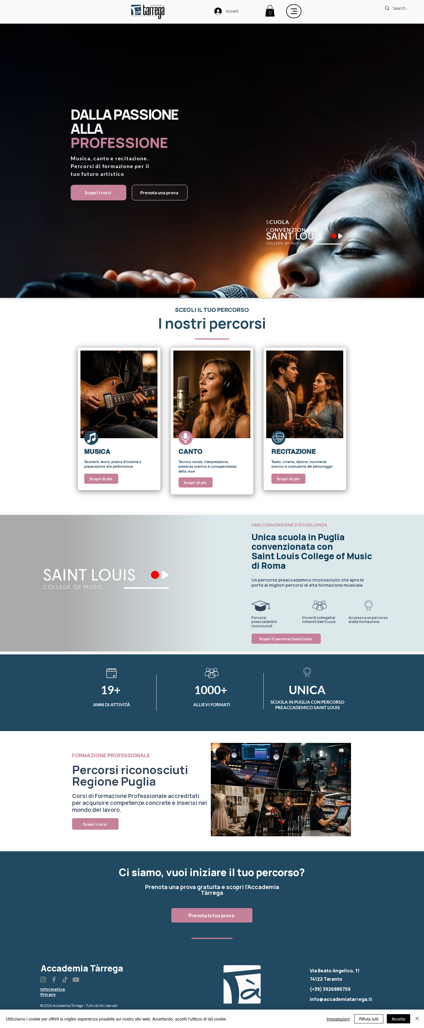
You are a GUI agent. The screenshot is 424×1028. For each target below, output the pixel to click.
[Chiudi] (417, 1018)
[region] (119, 419)
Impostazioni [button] (338, 1019)
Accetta (398, 1019)
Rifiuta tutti (368, 1019)
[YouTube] (76, 980)
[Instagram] (43, 980)
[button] (270, 11)
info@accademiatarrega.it (341, 999)
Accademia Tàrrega (82, 968)
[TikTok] (65, 980)
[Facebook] (54, 980)
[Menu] (293, 11)
